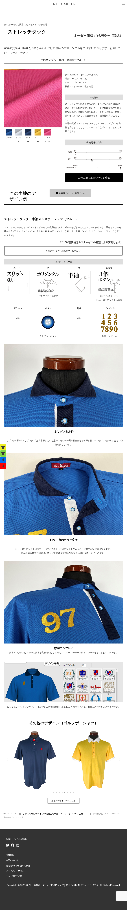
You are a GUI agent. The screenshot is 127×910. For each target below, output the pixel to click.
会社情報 (10, 855)
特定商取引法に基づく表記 (18, 865)
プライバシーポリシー (16, 870)
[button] (94, 97)
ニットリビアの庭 (14, 876)
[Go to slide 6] (67, 792)
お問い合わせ (12, 860)
